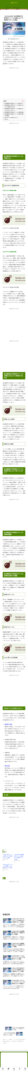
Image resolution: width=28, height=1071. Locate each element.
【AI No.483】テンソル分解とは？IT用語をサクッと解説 (8, 856)
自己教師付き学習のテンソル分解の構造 (14, 112)
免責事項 (14, 1064)
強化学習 (7, 766)
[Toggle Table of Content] (22, 101)
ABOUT (8, 1062)
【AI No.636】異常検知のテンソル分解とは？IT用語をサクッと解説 (19, 857)
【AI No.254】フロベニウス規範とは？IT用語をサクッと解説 (8, 866)
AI (4, 878)
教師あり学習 (8, 724)
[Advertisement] (14, 83)
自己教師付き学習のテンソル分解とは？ (14, 103)
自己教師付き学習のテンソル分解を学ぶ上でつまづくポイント (14, 109)
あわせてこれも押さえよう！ (11, 117)
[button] (25, 538)
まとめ (6, 119)
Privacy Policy (19, 1062)
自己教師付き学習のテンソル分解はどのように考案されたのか (14, 106)
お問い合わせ (20, 1060)
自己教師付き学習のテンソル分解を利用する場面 (14, 114)
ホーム (8, 1060)
